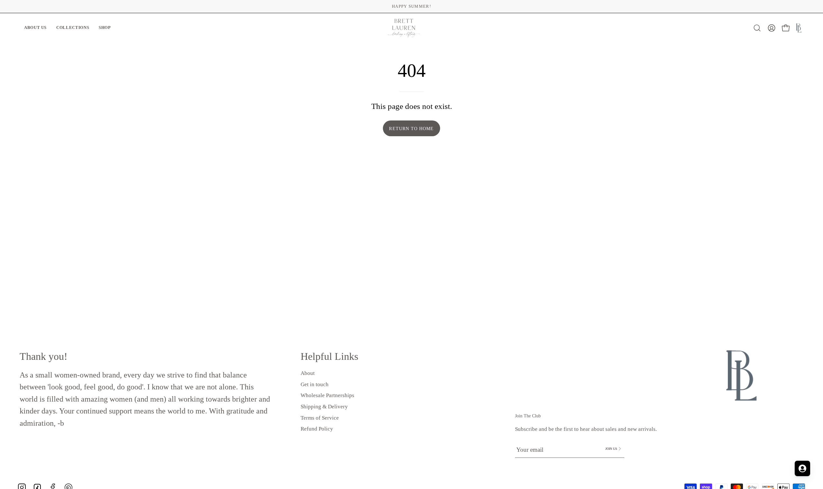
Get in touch (315, 384)
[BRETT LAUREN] (403, 28)
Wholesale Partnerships (327, 395)
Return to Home (411, 128)
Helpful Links (329, 356)
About (308, 373)
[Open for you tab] (802, 468)
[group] (411, 6)
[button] (35, 28)
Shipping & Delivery (324, 407)
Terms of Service (320, 417)
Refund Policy (317, 429)
